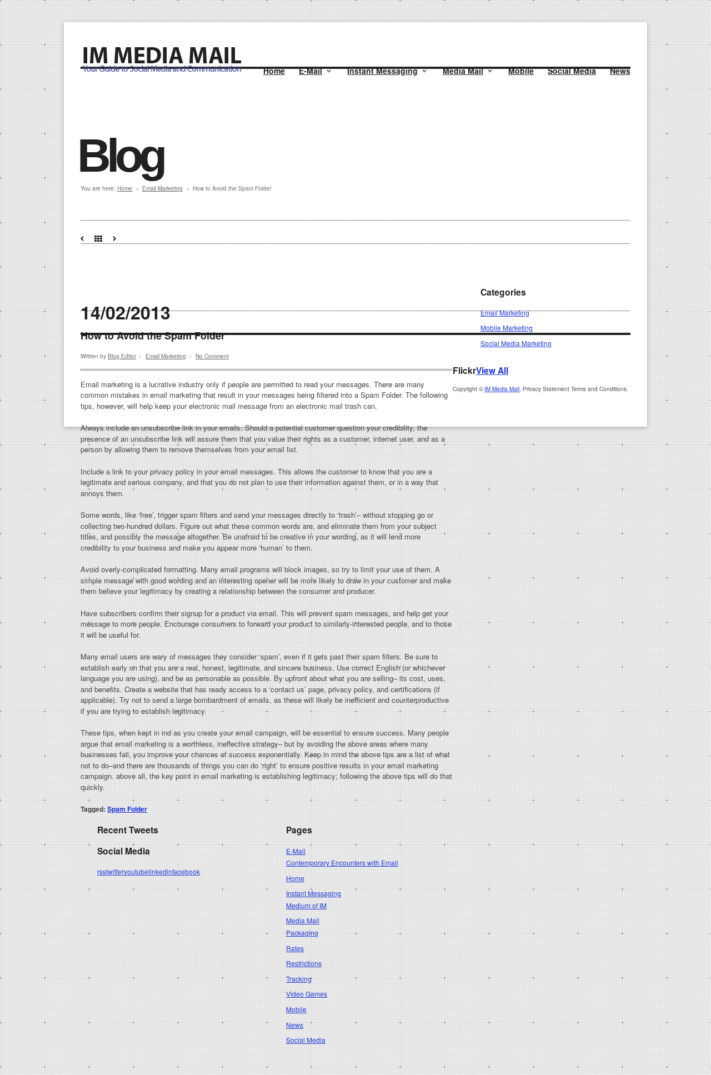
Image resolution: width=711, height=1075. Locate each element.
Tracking (299, 978)
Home (274, 70)
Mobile (521, 70)
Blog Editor (122, 356)
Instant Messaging (382, 70)
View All (492, 370)
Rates (295, 948)
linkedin (160, 871)
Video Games (306, 993)
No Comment (212, 356)
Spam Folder (127, 809)
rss (101, 871)
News (620, 70)
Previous (82, 239)
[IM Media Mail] (161, 70)
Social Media (572, 70)
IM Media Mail (501, 389)
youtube (136, 871)
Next (114, 239)
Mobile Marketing (506, 327)
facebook (186, 871)
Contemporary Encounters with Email (342, 862)
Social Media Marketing (516, 343)
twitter (115, 871)
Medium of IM (306, 905)
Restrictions (304, 963)
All (98, 239)
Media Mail (463, 70)
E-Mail (310, 70)
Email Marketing (162, 188)
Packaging (302, 932)
